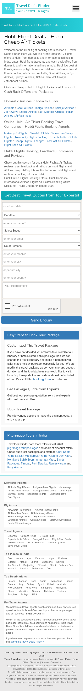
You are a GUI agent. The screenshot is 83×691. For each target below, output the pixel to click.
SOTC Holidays (36, 542)
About (53, 659)
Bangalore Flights (36, 493)
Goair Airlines (25, 108)
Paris (33, 580)
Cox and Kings (28, 535)
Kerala (19, 558)
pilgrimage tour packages (22, 448)
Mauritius (23, 591)
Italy (21, 584)
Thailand (62, 591)
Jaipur (51, 558)
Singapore (46, 587)
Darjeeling (28, 565)
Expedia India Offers (18, 539)
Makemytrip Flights (15, 133)
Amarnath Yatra (45, 459)
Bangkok (12, 594)
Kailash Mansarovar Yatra (31, 456)
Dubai (50, 584)
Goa (10, 558)
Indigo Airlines (44, 108)
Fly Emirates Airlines (44, 516)
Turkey (30, 584)
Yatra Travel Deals (17, 545)
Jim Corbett (14, 565)
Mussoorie (47, 561)
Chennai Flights (58, 493)
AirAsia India (23, 115)
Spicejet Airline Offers (44, 490)
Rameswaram (57, 463)
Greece (11, 584)
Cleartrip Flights (39, 133)
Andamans (37, 568)
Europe (11, 580)
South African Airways (19, 523)
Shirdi (53, 565)
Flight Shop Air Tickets (18, 145)
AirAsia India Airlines (19, 490)
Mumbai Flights (16, 493)
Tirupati (25, 463)
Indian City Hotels (12, 652)
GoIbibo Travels (16, 542)
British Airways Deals (42, 513)
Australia (62, 584)
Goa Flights (14, 497)
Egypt (41, 584)
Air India (9, 108)
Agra (28, 558)
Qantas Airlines (38, 519)
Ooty (49, 568)
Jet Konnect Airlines (52, 112)
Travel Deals (7, 24)
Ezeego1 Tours (40, 539)
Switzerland (56, 580)
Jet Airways (11, 112)
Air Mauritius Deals (18, 513)
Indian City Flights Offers (34, 652)
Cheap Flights (23, 141)
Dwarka (42, 463)
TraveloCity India (56, 542)
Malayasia (61, 587)
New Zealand (15, 587)
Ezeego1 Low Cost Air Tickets (52, 141)
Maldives (49, 591)
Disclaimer (35, 662)
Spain (43, 580)
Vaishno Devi (66, 565)
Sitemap (45, 662)
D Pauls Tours (47, 535)
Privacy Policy (64, 659)
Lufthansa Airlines (17, 519)
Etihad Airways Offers (19, 516)
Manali (23, 561)
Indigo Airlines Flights (44, 487)
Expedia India (58, 137)
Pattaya (25, 594)
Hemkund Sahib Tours (21, 459)
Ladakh (24, 568)
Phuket (11, 591)
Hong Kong (31, 587)
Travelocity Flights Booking (31, 137)
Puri (34, 463)
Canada (36, 591)
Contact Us (56, 662)
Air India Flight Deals (19, 487)
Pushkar (62, 558)
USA (34, 594)
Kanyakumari (15, 467)
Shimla (34, 561)
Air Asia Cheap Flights (46, 509)
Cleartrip (12, 535)
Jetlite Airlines (28, 112)
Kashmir (12, 568)
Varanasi (39, 558)
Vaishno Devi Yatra (59, 456)
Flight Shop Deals (61, 539)
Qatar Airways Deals (60, 519)
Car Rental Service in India (59, 652)
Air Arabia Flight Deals (19, 509)
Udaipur (12, 561)
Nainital (60, 561)
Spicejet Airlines (64, 108)
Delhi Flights (66, 490)
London (23, 580)
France (69, 580)
